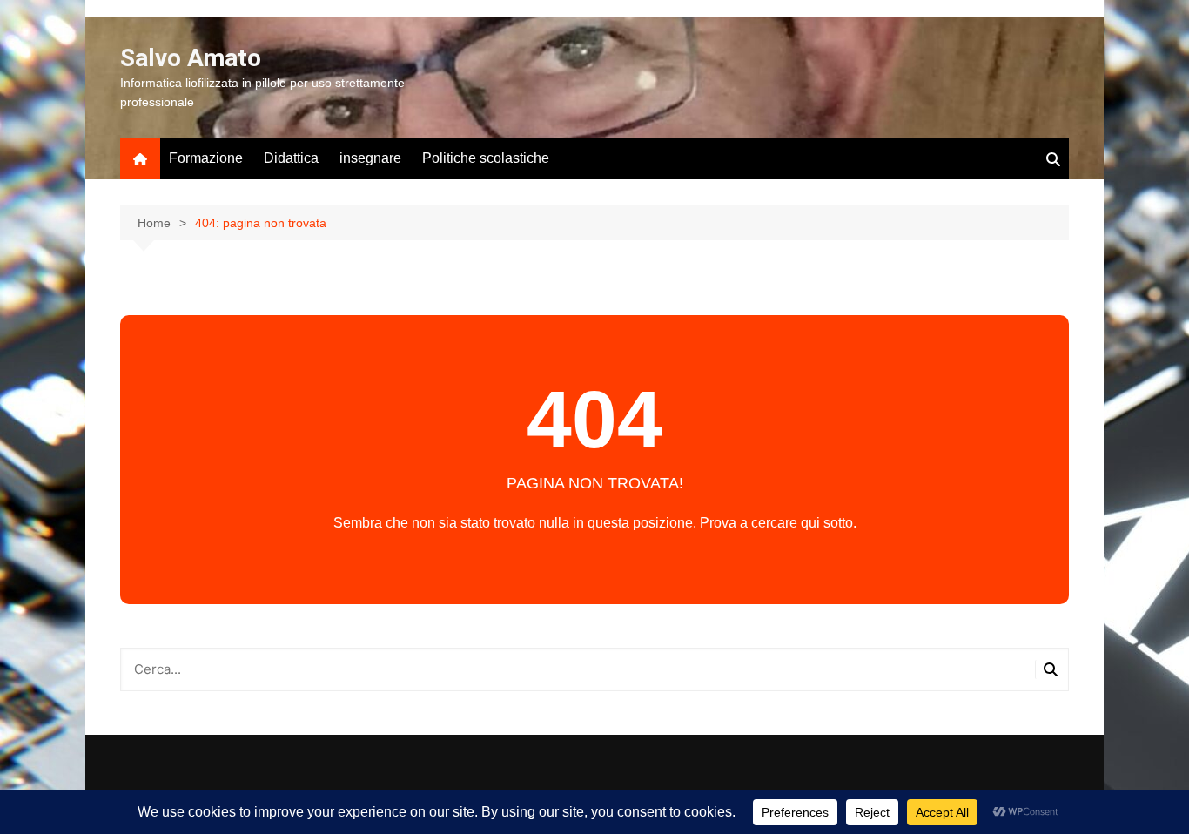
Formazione (206, 158)
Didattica (291, 158)
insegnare (370, 158)
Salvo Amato (190, 58)
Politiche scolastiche (485, 158)
